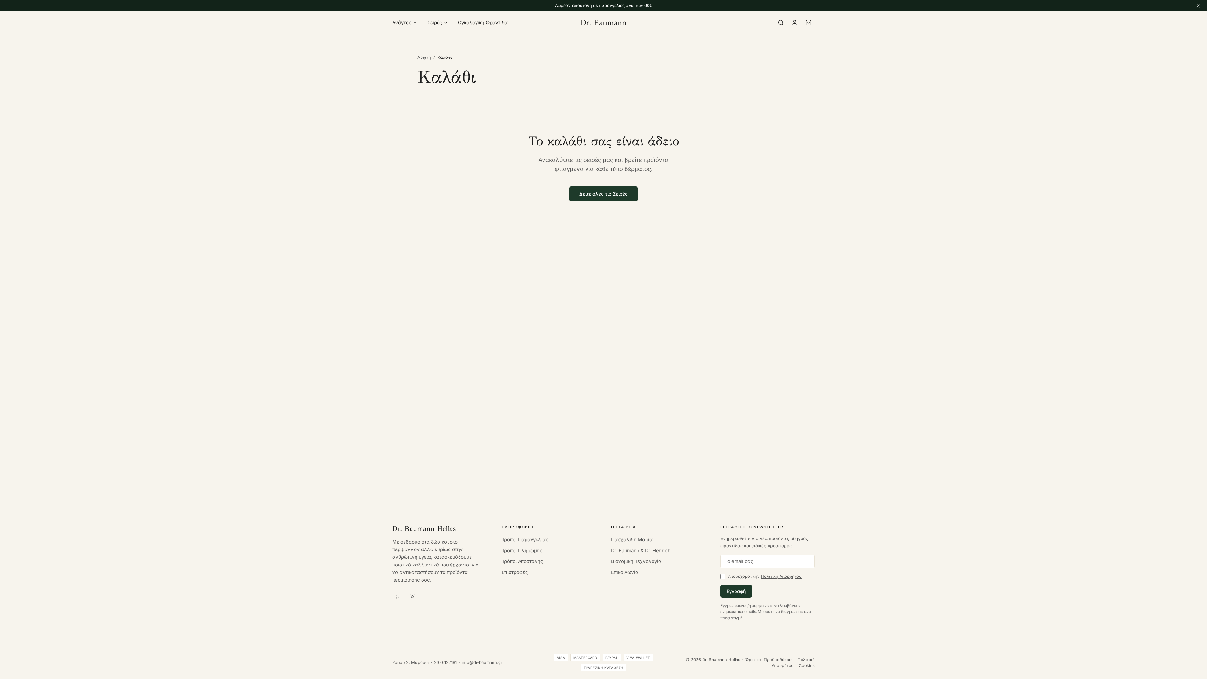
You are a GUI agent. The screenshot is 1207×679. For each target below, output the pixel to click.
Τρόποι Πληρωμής (522, 551)
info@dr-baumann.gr (482, 662)
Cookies (807, 665)
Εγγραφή (736, 591)
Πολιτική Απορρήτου (781, 576)
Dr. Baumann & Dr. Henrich (640, 551)
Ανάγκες (401, 22)
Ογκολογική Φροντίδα (483, 22)
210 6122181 (445, 662)
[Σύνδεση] (794, 22)
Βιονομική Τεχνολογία (636, 561)
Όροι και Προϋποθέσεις (768, 659)
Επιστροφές (515, 572)
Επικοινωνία (624, 572)
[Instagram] (412, 597)
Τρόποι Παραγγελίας (525, 540)
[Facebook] (397, 597)
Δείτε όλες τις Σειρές (603, 194)
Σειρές (434, 22)
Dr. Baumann (603, 22)
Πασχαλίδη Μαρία (632, 540)
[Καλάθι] (808, 22)
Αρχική (424, 57)
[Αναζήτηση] (780, 22)
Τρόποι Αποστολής (522, 561)
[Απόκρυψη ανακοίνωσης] (1198, 5)
